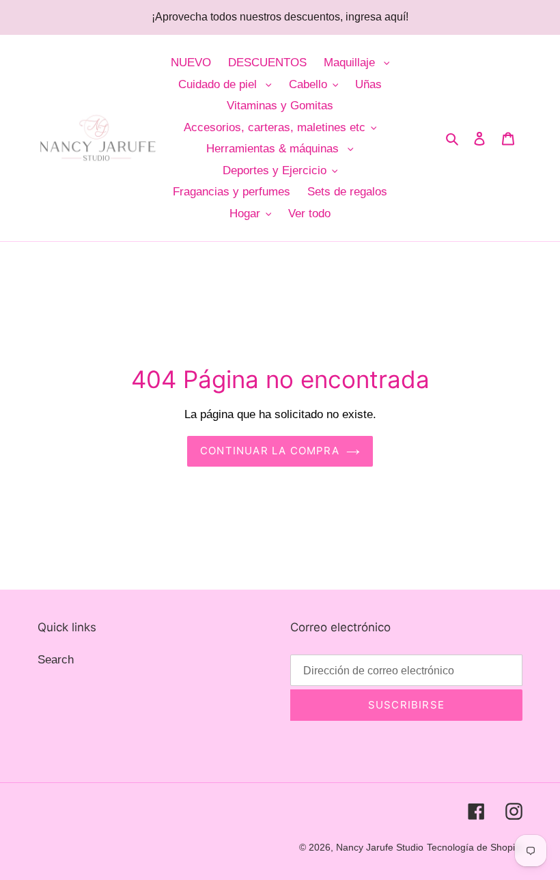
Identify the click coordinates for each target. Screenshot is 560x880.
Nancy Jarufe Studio (379, 847)
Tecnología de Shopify (474, 847)
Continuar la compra (269, 450)
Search (56, 659)
